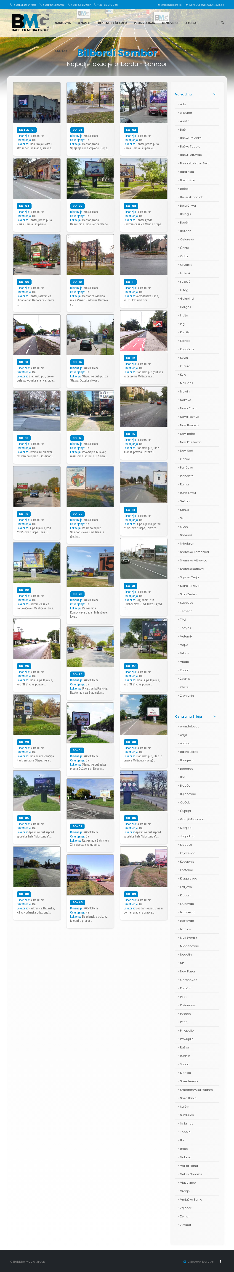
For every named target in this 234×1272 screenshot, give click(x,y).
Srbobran (187, 543)
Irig (182, 324)
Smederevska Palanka (196, 1090)
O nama (83, 23)
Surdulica (187, 1115)
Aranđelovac (189, 726)
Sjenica (185, 1073)
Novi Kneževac (191, 442)
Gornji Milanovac (192, 819)
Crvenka (186, 265)
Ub (182, 1140)
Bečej (184, 189)
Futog (184, 290)
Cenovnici (170, 23)
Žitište (184, 687)
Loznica (185, 929)
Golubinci (187, 298)
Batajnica (187, 172)
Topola (185, 1132)
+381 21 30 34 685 (25, 5)
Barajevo (187, 760)
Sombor (186, 535)
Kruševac (187, 904)
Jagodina (187, 836)
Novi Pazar (187, 971)
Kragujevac (188, 878)
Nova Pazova (189, 417)
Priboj (184, 1022)
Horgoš (185, 307)
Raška (184, 1047)
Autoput (185, 743)
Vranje (185, 1191)
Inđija (184, 315)
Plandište (187, 476)
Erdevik (185, 273)
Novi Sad (186, 451)
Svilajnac (186, 1123)
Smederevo (189, 1081)
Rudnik (185, 1056)
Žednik (185, 679)
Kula (183, 375)
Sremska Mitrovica (193, 560)
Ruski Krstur (188, 493)
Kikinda (185, 341)
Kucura (185, 366)
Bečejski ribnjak (191, 197)
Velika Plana (189, 1166)
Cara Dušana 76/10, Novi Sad (206, 5)
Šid (182, 518)
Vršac (184, 662)
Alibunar (186, 113)
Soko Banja (188, 1098)
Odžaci (185, 459)
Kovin (184, 358)
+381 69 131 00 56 (54, 5)
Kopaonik (187, 862)
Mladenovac (189, 946)
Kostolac (186, 870)
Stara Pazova (189, 586)
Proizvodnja (144, 23)
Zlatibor (185, 1225)
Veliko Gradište (191, 1174)
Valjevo (185, 1157)
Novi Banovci (189, 425)
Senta (184, 510)
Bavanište (187, 180)
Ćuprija (185, 811)
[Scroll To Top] (226, 1267)
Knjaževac (187, 853)
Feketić (185, 282)
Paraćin (185, 988)
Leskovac (187, 921)
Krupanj (185, 895)
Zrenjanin (187, 696)
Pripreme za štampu (111, 23)
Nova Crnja (188, 408)
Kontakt (62, 51)
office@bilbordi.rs (171, 5)
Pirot (183, 997)
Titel (183, 620)
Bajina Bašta (189, 752)
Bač (183, 130)
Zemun (185, 1216)
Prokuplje (187, 1039)
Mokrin (185, 391)
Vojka (184, 645)
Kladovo (186, 845)
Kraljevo (186, 887)
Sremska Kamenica (194, 552)
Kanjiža (185, 332)
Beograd (186, 769)
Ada (183, 104)
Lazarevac (187, 912)
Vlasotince (188, 1183)
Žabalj (184, 670)
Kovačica (187, 349)
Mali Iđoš (186, 383)
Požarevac (188, 1005)
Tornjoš (185, 628)
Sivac (184, 527)
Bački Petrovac (191, 155)
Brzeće (185, 785)
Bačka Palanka (191, 138)
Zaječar (185, 1208)
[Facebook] (220, 1261)
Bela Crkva (188, 206)
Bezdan (185, 231)
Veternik (186, 636)
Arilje (183, 735)
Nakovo (185, 400)
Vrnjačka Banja (191, 1199)
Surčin (184, 1107)
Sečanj (185, 501)
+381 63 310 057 (81, 5)
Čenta (184, 248)
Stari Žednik (188, 594)
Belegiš (185, 214)
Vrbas (184, 653)
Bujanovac (188, 794)
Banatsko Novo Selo (195, 163)
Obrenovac (188, 980)
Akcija (190, 23)
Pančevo (186, 467)
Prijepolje (187, 1030)
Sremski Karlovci (192, 569)
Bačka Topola (190, 146)
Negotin (186, 954)
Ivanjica (185, 828)
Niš (182, 963)
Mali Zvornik (188, 938)
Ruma (184, 484)
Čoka (184, 256)
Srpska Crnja (189, 577)
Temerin (186, 611)
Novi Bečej (188, 434)
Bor (182, 777)
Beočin (185, 222)
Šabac (185, 1064)
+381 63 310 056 (107, 5)
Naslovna (63, 23)
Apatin (184, 121)
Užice (184, 1149)
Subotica (186, 603)
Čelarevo (187, 239)
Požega (185, 1014)
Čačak (185, 802)
